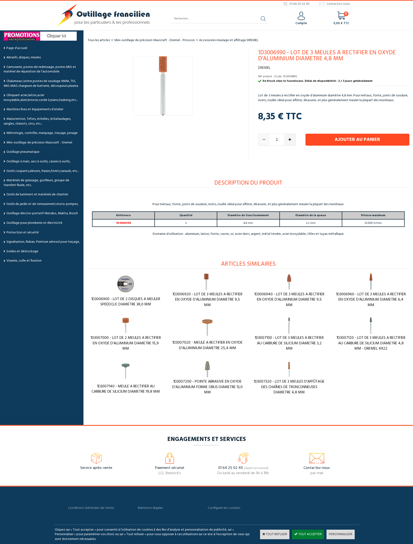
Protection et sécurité (22, 232)
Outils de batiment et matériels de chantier (37, 194)
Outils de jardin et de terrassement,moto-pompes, (42, 204)
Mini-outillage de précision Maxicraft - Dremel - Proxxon (154, 40)
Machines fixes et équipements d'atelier (34, 109)
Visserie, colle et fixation (24, 261)
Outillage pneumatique (22, 152)
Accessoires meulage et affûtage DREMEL (228, 40)
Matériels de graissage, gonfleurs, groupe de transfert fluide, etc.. (36, 183)
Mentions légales (150, 508)
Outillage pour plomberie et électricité (34, 223)
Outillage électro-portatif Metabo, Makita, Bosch (42, 213)
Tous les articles (99, 40)
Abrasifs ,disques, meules (23, 57)
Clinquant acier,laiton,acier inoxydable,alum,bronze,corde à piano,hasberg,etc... (41, 98)
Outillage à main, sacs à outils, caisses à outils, (38, 161)
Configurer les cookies (224, 508)
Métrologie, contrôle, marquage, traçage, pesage (42, 133)
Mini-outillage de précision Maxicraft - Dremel (39, 142)
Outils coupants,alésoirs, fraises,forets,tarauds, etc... (42, 171)
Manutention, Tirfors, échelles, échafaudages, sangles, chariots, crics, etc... (37, 121)
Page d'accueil (16, 48)
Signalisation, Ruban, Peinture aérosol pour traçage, (43, 242)
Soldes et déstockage (22, 251)
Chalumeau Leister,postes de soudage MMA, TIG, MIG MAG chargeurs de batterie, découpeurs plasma (41, 83)
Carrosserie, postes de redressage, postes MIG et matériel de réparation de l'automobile (40, 69)
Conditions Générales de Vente (91, 508)
